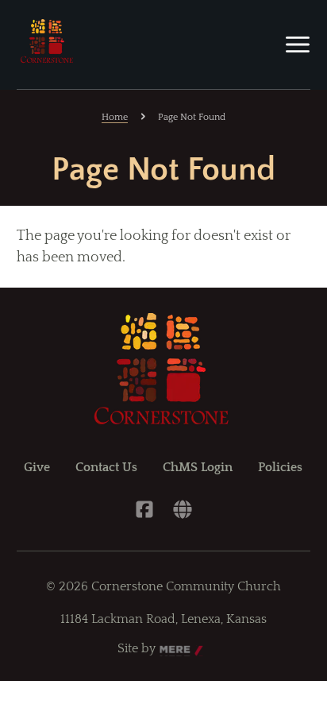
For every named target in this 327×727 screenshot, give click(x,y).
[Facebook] (144, 509)
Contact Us (106, 467)
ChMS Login (198, 467)
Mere (175, 649)
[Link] (182, 509)
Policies (280, 467)
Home (115, 117)
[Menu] (298, 44)
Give (37, 467)
